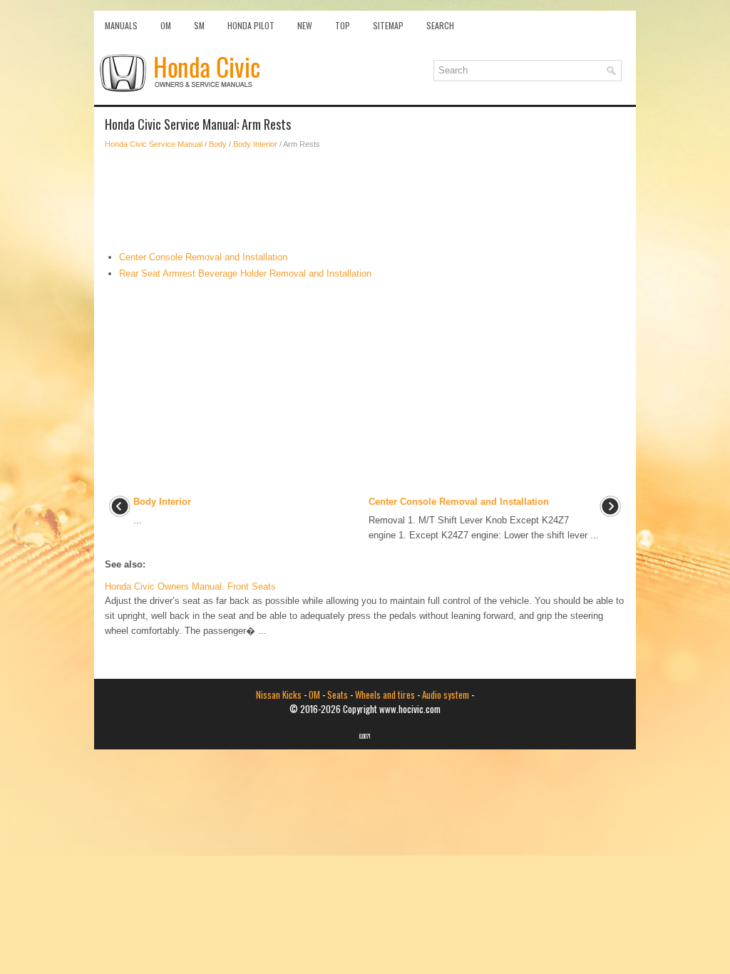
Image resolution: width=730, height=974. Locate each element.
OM (165, 25)
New (304, 25)
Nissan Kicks (279, 694)
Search (440, 25)
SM (199, 25)
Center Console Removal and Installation (203, 257)
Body (218, 144)
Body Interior (255, 144)
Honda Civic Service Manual (153, 144)
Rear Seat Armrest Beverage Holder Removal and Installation (245, 273)
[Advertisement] (365, 200)
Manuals (121, 25)
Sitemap (388, 25)
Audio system (445, 694)
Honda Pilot (250, 25)
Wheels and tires (385, 694)
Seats (337, 694)
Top (342, 25)
